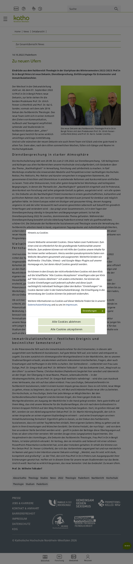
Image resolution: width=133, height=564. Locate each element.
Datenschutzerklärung (39, 304)
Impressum (71, 304)
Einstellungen (90, 310)
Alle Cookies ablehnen (66, 321)
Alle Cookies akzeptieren (67, 329)
